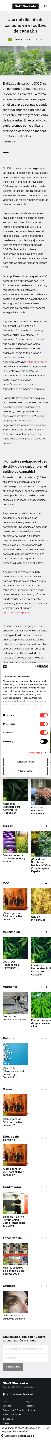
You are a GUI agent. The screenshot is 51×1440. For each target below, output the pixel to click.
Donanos (7, 1406)
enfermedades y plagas (16, 612)
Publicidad (7, 1423)
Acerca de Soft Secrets (13, 1410)
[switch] (44, 724)
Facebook (30, 1406)
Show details (35, 753)
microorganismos (37, 362)
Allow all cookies (25, 762)
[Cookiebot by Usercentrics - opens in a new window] (36, 666)
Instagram (30, 1410)
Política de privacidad (12, 1415)
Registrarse (13, 1367)
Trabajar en (8, 1419)
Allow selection (25, 771)
